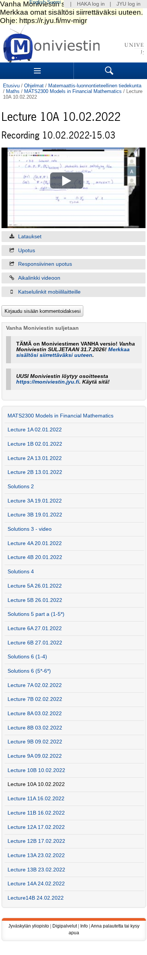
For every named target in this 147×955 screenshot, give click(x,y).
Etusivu (11, 85)
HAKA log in (91, 4)
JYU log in (128, 4)
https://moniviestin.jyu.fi (47, 382)
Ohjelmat (34, 85)
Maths (13, 91)
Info (84, 926)
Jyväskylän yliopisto (28, 926)
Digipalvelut (64, 926)
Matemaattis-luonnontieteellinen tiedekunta (94, 85)
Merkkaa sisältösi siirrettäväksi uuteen (73, 352)
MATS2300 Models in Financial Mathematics (73, 91)
